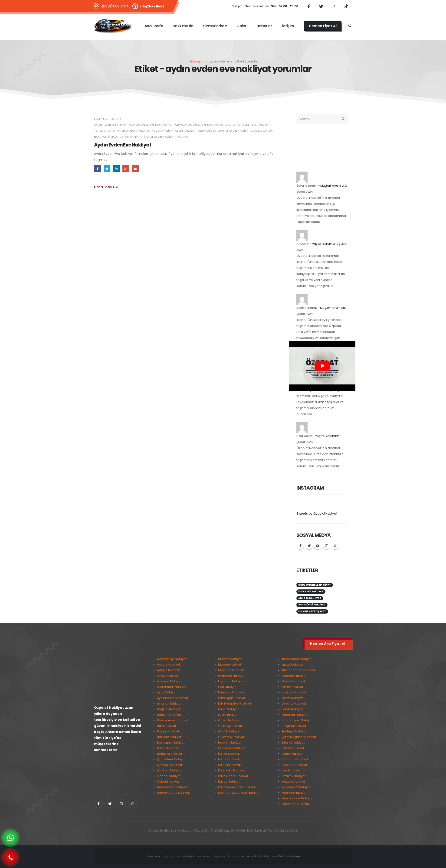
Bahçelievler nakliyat (172, 720)
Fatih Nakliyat (227, 715)
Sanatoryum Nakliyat (297, 720)
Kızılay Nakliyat (292, 664)
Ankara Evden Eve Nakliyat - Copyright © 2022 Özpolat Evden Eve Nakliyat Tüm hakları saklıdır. (223, 830)
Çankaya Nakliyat (170, 765)
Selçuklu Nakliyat (294, 726)
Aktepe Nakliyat (168, 670)
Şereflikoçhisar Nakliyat (299, 737)
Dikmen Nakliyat (230, 659)
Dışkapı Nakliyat (229, 664)
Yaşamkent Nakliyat (296, 787)
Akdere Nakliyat (168, 664)
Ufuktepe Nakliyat (294, 765)
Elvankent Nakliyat (231, 676)
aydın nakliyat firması (137, 137)
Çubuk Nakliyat (168, 781)
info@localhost (152, 6)
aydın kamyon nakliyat (125, 131)
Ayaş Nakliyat (167, 692)
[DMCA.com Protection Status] (118, 775)
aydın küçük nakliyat (158, 131)
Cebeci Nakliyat (168, 776)
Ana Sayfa (153, 26)
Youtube (317, 545)
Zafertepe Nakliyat (295, 804)
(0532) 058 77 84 (115, 6)
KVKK (281, 856)
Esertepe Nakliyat (231, 692)
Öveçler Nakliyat (294, 703)
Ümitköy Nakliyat (293, 776)
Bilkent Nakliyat (168, 748)
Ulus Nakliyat (291, 770)
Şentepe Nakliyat (294, 731)
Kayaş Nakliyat (228, 781)
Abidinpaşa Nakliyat (172, 659)
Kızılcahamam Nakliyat (298, 670)
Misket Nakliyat (292, 687)
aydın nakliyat (185, 131)
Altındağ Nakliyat (169, 681)
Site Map (294, 856)
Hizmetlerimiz (215, 26)
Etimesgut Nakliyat (231, 698)
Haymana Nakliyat (231, 748)
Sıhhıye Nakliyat (293, 742)
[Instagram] (333, 6)
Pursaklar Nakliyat (295, 715)
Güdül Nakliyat (228, 731)
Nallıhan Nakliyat (294, 692)
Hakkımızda (183, 26)
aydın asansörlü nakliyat (112, 125)
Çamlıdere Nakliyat (171, 759)
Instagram (326, 545)
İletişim (288, 26)
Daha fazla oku (106, 187)
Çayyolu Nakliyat (169, 770)
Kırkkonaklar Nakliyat (297, 659)
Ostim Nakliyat (292, 698)
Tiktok (335, 545)
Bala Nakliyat (166, 726)
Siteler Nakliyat (292, 754)
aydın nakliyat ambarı (212, 131)
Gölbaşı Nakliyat (230, 726)
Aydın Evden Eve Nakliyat (122, 144)
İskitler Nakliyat (229, 754)
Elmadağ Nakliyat (231, 670)
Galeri (241, 26)
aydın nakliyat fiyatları (171, 137)
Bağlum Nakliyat (169, 715)
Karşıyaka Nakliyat (231, 770)
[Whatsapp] (132, 803)
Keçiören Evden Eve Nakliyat (238, 793)
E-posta (135, 168)
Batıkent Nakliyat (169, 737)
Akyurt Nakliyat (167, 676)
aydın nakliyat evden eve (246, 131)
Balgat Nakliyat (168, 731)
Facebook (97, 168)
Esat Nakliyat (227, 687)
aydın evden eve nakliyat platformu (157, 125)
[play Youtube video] (322, 366)
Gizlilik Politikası (264, 856)
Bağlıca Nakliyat (169, 709)
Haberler (264, 26)
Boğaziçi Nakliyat (169, 754)
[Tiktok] (346, 6)
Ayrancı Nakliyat (168, 703)
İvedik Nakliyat (228, 759)
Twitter (107, 168)
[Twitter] (321, 6)
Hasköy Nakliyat (229, 742)
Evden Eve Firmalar (107, 118)
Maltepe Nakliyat (294, 676)
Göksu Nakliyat (229, 720)
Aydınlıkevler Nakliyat (172, 698)
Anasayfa (196, 61)
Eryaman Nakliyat (231, 681)
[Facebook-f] (98, 803)
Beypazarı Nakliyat (170, 742)
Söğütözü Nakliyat (295, 759)
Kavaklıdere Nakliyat (233, 776)
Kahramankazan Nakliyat (236, 787)
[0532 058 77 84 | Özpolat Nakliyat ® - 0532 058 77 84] (113, 26)
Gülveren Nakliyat (231, 737)
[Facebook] (308, 6)
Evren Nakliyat (228, 709)
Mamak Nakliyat (293, 681)
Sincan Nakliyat (293, 748)
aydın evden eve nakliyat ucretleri (208, 125)
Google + (125, 168)
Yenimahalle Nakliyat (297, 798)
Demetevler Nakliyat (172, 787)
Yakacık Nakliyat (293, 781)
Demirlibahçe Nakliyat (173, 793)
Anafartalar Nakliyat (171, 687)
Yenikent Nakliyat (294, 793)
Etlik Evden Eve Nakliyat (234, 703)
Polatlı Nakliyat (292, 709)
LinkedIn (116, 168)
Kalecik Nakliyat (229, 765)
